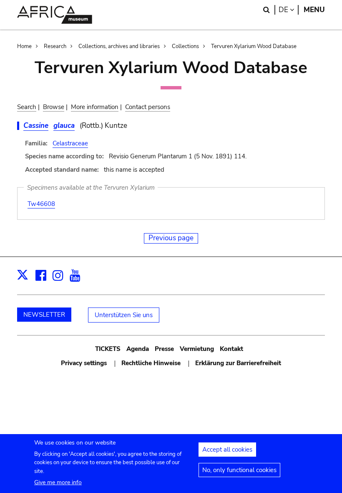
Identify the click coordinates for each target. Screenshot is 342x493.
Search (26, 107)
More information (94, 107)
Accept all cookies (227, 449)
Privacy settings (84, 363)
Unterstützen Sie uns (124, 315)
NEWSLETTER (44, 314)
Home (24, 46)
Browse (53, 107)
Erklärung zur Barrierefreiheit (238, 363)
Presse (164, 349)
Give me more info (58, 482)
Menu (314, 10)
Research (55, 46)
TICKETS (108, 349)
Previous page (171, 238)
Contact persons (147, 107)
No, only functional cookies (239, 470)
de (289, 10)
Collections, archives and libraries (119, 46)
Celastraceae (70, 143)
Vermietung (197, 349)
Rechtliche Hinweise (151, 363)
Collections (185, 46)
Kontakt (231, 349)
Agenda (137, 349)
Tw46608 (41, 204)
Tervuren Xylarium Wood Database (254, 46)
